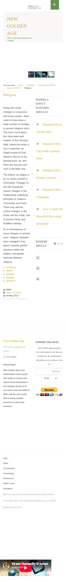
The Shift (30, 85)
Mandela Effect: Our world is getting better (48, 151)
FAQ (5, 458)
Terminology (8, 473)
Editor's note (8, 483)
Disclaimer (8, 488)
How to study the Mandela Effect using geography (49, 216)
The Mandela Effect (46, 85)
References (8, 478)
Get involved (8, 468)
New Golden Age (17, 26)
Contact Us (34, 8)
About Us (33, 6)
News (5, 463)
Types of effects (13, 88)
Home (20, 85)
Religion (9, 95)
